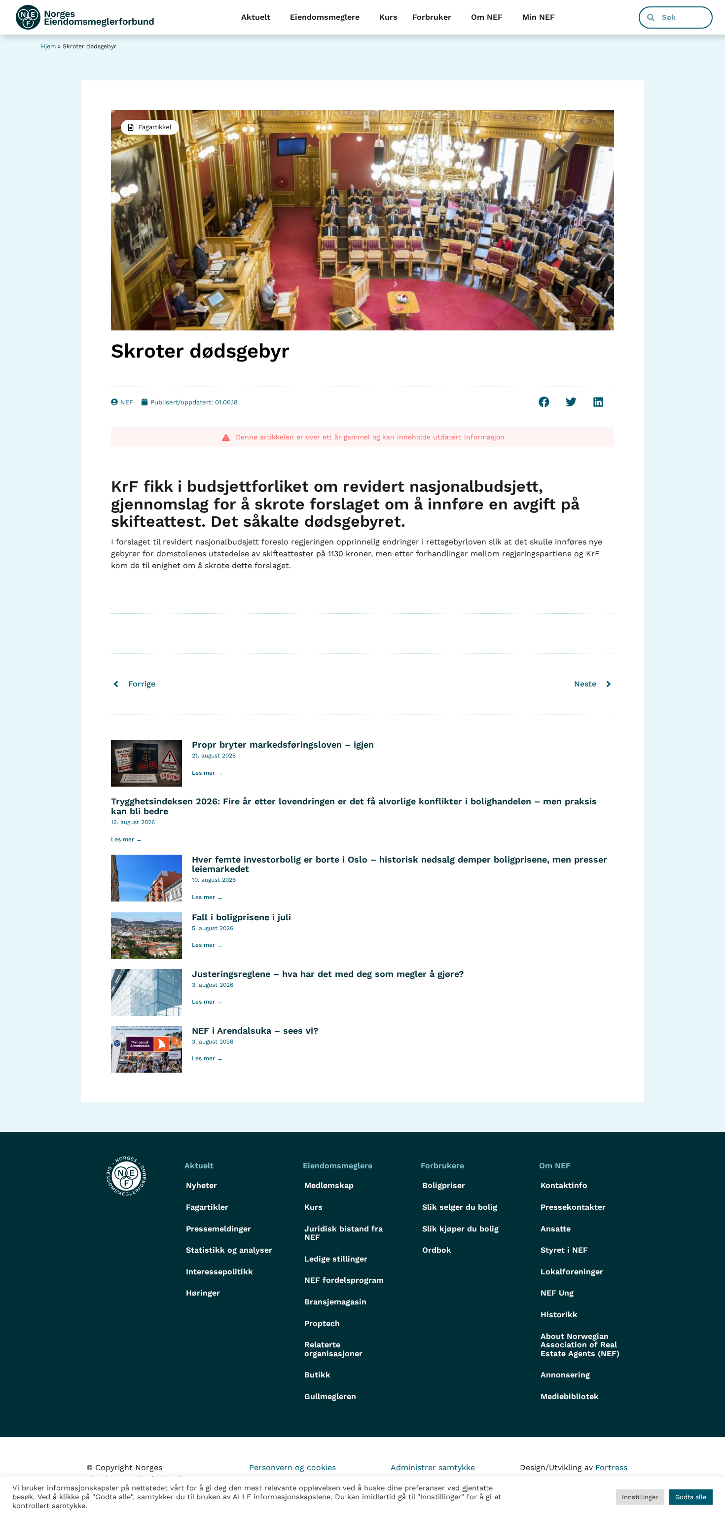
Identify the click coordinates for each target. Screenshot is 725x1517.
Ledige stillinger (335, 1259)
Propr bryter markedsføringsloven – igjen (283, 744)
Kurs (388, 17)
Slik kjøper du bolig (460, 1228)
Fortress (611, 1467)
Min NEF (538, 17)
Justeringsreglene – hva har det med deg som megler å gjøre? (328, 974)
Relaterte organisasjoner (333, 1349)
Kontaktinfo (564, 1185)
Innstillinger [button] (640, 1497)
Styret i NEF (564, 1250)
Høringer (203, 1293)
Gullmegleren (330, 1396)
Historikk (559, 1314)
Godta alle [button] (691, 1497)
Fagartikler (207, 1207)
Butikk (317, 1374)
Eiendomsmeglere (325, 17)
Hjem (48, 46)
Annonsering (565, 1374)
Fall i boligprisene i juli (241, 917)
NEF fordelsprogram (344, 1280)
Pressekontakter (573, 1207)
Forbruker (431, 17)
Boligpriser (443, 1185)
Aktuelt (255, 17)
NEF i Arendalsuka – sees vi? (255, 1030)
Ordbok (436, 1250)
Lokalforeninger (572, 1271)
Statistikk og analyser (229, 1250)
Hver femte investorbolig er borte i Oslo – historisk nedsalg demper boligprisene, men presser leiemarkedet (399, 864)
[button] (544, 402)
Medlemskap (329, 1185)
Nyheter (201, 1185)
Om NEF (487, 17)
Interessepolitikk (219, 1271)
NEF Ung (557, 1293)
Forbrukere (442, 1165)
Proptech (322, 1323)
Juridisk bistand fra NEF (343, 1233)
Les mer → (207, 772)
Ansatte (556, 1228)
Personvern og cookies (292, 1467)
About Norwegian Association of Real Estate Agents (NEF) (580, 1345)
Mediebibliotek (570, 1396)
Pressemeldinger (218, 1228)
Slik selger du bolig (459, 1207)
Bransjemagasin (335, 1301)
